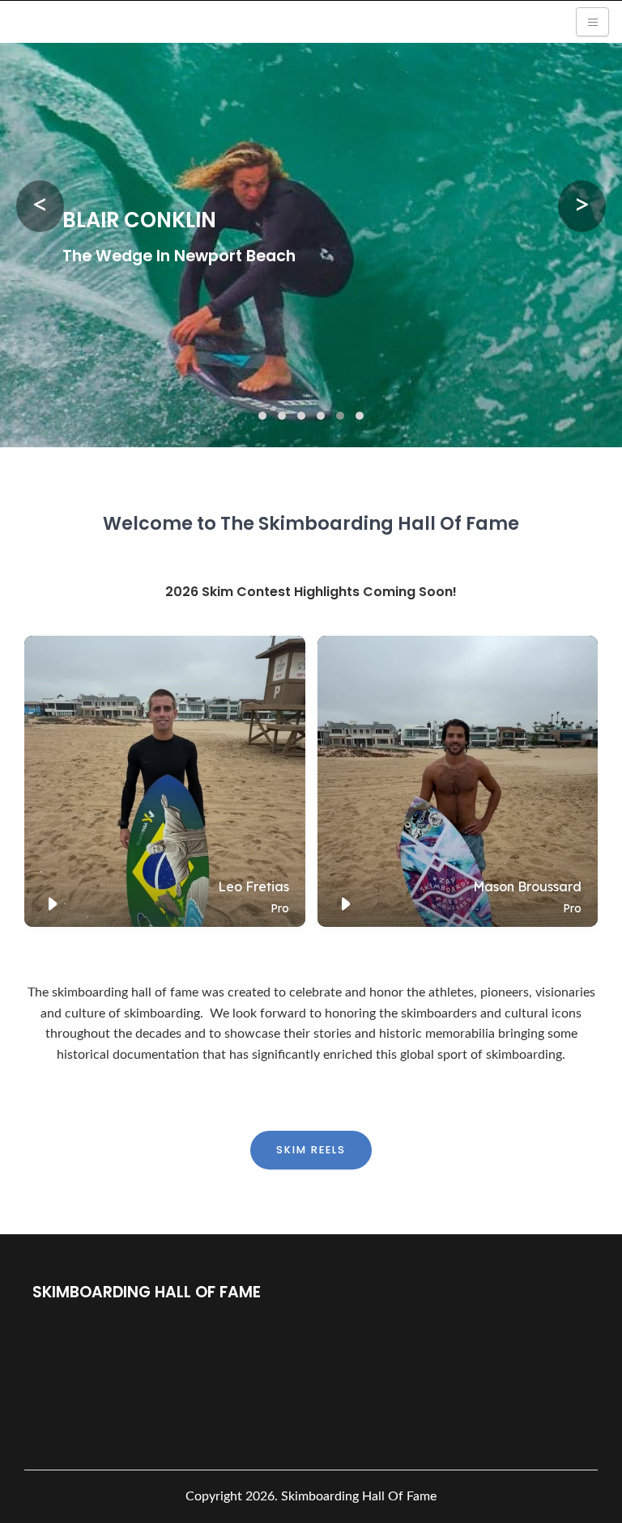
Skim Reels (311, 1150)
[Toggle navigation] (592, 21)
